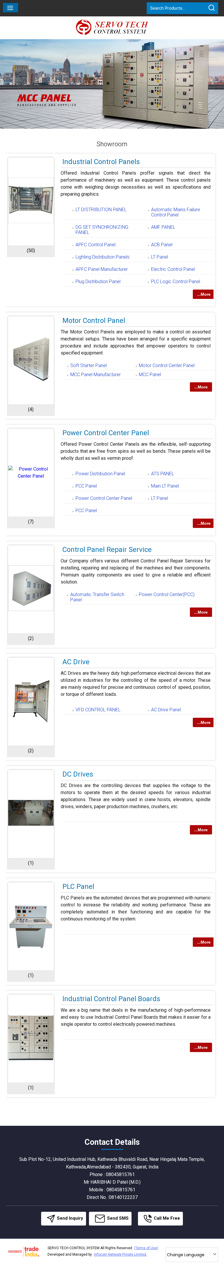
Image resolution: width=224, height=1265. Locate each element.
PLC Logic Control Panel (175, 281)
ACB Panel (161, 244)
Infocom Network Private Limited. (120, 1254)
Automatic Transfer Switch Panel (97, 597)
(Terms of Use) (146, 1248)
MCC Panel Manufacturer (95, 374)
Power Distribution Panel (100, 473)
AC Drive (76, 662)
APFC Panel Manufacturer (102, 269)
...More (204, 294)
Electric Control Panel (173, 269)
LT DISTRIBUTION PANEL (101, 209)
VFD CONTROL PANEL (98, 709)
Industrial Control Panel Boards (111, 999)
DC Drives (77, 774)
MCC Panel (150, 374)
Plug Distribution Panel (98, 281)
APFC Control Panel (96, 244)
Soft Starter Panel (88, 365)
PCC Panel (86, 486)
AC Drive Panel (166, 709)
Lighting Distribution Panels (103, 257)
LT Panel (159, 257)
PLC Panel (78, 886)
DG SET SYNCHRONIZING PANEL (102, 229)
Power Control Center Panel (105, 433)
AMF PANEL (163, 227)
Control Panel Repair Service (107, 549)
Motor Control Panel (93, 320)
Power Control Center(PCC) (167, 594)
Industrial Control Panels (101, 162)
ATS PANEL (162, 473)
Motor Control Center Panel (167, 365)
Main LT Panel (165, 486)
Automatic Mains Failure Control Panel (175, 212)
